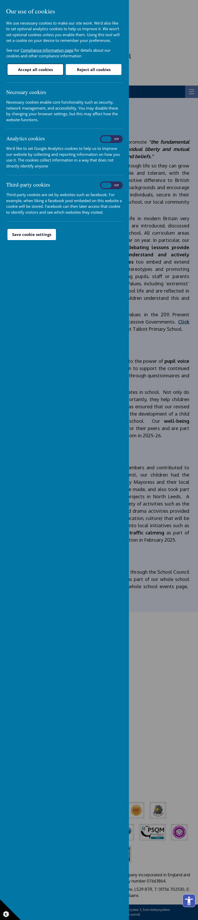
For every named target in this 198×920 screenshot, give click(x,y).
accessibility (189, 901)
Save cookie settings (31, 234)
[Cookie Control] (10, 909)
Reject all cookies (94, 69)
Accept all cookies (35, 69)
